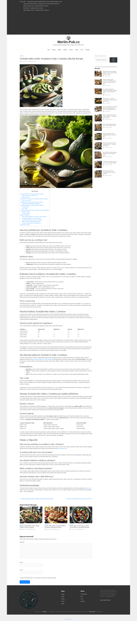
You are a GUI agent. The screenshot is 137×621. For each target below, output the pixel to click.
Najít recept (113, 59)
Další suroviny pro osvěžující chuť (30, 195)
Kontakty (87, 49)
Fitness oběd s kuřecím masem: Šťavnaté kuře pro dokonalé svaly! (110, 153)
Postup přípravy (25, 206)
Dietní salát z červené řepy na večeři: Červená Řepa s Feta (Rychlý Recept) (79, 526)
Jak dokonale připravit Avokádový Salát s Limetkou (32, 205)
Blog (82, 596)
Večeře (76, 49)
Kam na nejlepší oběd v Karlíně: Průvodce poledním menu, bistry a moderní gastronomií (110, 108)
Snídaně (65, 49)
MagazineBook (92, 611)
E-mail (21, 569)
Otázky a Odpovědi (24, 215)
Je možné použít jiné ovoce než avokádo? (31, 218)
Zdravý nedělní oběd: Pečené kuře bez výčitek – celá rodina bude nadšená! (109, 116)
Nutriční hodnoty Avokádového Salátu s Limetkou (31, 202)
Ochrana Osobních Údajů (105, 600)
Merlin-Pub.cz (68, 42)
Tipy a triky (24, 208)
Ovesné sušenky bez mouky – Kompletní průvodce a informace (36, 10)
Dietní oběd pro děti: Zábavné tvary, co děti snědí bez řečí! (109, 125)
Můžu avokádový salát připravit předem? (31, 221)
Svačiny (71, 49)
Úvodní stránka (84, 594)
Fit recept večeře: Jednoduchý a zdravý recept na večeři (79, 498)
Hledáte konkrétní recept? (100, 55)
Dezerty (54, 49)
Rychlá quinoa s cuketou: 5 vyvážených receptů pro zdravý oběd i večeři (110, 100)
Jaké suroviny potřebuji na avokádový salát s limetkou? (34, 216)
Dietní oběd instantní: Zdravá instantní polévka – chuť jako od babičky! (109, 144)
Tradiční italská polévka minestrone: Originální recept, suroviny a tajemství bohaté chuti (41, 3)
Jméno (21, 562)
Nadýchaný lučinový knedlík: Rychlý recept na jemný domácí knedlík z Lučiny (46, 1)
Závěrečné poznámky (25, 224)
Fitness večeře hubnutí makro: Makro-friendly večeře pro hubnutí (30, 526)
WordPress (45, 611)
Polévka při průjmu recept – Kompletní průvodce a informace (35, 5)
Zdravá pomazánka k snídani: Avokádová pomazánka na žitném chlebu (36, 498)
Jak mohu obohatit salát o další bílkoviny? (31, 223)
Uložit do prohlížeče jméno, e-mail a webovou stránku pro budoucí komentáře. (38, 577)
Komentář (22, 542)
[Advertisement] (68, 23)
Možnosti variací (26, 197)
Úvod (48, 49)
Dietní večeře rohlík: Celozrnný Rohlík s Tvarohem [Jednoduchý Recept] (55, 526)
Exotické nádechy (26, 213)
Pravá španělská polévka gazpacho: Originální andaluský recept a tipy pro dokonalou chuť (110, 91)
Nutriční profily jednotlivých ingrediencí (31, 203)
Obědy (59, 49)
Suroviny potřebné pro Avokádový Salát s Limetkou (32, 194)
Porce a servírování (26, 200)
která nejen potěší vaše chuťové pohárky (43, 359)
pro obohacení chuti (62, 448)
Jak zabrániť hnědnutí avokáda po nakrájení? (32, 219)
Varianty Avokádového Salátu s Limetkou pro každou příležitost (34, 210)
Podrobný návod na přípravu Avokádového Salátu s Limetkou (34, 198)
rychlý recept (88, 488)
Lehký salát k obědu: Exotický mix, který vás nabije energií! (110, 162)
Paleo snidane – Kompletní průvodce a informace (33, 8)
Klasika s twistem (26, 211)
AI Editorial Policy (68, 619)
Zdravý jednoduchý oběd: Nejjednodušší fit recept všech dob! (109, 135)
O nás (81, 49)
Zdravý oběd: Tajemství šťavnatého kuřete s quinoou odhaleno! (109, 172)
